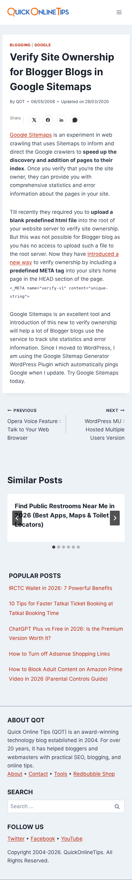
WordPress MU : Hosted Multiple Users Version (105, 424)
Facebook (43, 839)
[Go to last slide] (17, 518)
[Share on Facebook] (48, 120)
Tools (60, 774)
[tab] (53, 547)
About (14, 774)
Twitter (16, 839)
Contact (38, 774)
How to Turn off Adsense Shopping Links (59, 654)
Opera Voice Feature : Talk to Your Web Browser (34, 424)
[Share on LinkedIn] (61, 120)
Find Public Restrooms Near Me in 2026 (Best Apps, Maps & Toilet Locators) (65, 515)
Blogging (20, 45)
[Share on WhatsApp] (75, 120)
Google (42, 45)
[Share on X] (34, 120)
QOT (20, 101)
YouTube (72, 839)
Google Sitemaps (31, 135)
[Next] (115, 518)
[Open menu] (119, 12)
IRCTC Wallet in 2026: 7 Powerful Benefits (60, 588)
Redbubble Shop (94, 774)
